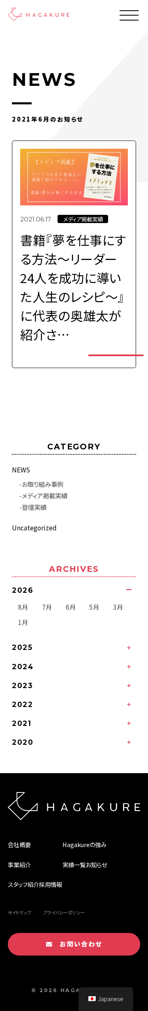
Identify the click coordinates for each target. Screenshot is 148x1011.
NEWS (21, 469)
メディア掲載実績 (44, 495)
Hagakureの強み (84, 844)
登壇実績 (34, 506)
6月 (71, 606)
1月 (23, 621)
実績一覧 (74, 864)
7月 (47, 606)
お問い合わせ (77, 943)
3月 (118, 606)
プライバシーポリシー (64, 912)
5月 (94, 606)
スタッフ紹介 (23, 884)
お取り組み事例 (42, 483)
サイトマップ (19, 912)
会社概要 (19, 844)
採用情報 (50, 884)
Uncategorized (34, 527)
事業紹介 (19, 864)
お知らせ (96, 864)
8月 (23, 606)
